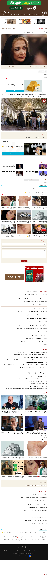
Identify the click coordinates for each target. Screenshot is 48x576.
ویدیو (9, 14)
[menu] (2, 12)
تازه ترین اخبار (43, 291)
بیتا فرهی (26, 180)
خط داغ (45, 349)
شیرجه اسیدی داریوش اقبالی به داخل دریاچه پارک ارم (35, 301)
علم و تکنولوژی (17, 14)
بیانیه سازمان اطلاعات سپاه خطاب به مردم (37, 332)
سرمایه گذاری (14, 91)
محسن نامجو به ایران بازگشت (35, 21)
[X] (26, 547)
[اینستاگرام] (22, 547)
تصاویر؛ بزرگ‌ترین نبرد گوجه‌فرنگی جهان (37, 386)
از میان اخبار (44, 162)
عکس (12, 14)
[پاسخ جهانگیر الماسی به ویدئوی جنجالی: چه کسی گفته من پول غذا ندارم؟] (19, 166)
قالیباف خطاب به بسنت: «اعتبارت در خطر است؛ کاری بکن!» (34, 295)
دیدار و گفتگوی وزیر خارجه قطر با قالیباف (37, 382)
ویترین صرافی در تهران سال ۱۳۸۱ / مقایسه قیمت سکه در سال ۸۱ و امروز (31, 328)
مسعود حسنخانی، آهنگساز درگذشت (8, 171)
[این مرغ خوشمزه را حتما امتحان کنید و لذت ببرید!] (26, 21)
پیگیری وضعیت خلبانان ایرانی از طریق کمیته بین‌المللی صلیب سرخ (32, 325)
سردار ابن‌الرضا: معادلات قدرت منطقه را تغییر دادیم (35, 308)
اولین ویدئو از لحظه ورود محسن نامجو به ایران (35, 338)
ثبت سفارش (12, 153)
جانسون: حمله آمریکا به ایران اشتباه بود (38, 305)
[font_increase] (45, 71)
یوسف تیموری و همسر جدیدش (32, 165)
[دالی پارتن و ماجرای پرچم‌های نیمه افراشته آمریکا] (43, 173)
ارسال (24, 261)
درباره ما (43, 550)
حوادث (32, 14)
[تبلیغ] (24, 5)
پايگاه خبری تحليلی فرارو (21, 553)
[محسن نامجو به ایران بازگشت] (41, 21)
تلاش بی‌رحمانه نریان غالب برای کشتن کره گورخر (5, 21)
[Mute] (27, 154)
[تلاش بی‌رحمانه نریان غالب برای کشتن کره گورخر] (11, 21)
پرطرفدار (35, 291)
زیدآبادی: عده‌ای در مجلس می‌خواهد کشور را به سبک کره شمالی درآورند (31, 311)
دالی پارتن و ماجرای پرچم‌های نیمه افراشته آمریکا (32, 172)
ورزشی (35, 14)
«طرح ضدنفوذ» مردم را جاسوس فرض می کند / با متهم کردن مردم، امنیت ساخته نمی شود (12, 432)
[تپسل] (6, 79)
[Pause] (25, 154)
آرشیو (34, 550)
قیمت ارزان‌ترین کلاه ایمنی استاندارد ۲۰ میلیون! (35, 318)
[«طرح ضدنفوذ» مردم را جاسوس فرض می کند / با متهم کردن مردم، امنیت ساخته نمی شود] (12, 423)
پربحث (29, 291)
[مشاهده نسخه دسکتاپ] (5, 12)
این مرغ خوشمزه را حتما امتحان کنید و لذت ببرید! (20, 21)
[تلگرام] (18, 547)
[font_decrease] (39, 71)
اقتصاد (22, 14)
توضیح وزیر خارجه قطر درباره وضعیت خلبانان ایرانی (35, 315)
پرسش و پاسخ (20, 550)
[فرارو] (44, 13)
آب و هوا (8, 550)
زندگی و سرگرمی (27, 14)
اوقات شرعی (13, 550)
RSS (4, 550)
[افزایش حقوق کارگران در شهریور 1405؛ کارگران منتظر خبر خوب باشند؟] (36, 402)
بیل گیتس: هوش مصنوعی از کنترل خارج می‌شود (36, 335)
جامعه (1, 14)
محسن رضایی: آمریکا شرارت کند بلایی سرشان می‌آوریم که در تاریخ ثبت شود (30, 298)
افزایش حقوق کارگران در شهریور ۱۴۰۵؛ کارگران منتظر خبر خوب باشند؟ (36, 411)
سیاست (39, 14)
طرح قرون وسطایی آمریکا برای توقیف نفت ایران (36, 322)
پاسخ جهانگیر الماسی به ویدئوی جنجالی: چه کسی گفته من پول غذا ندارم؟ (9, 166)
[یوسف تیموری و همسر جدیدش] (43, 166)
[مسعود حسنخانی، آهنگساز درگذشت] (19, 173)
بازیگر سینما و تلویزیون (34, 180)
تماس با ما (38, 550)
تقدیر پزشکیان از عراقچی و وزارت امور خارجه (39, 524)
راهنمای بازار (5, 14)
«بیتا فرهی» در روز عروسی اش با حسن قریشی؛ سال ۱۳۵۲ (34, 137)
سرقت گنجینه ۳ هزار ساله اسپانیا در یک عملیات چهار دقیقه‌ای (33, 342)
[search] (8, 12)
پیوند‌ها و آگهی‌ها (27, 550)
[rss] (29, 547)
